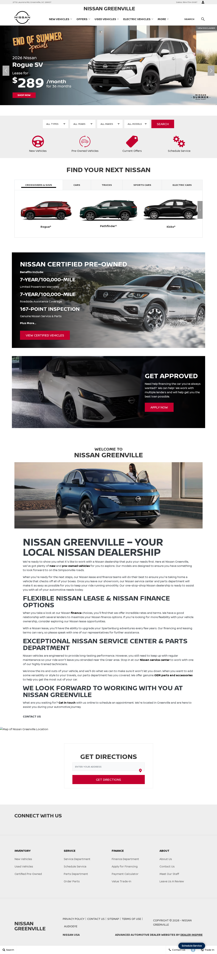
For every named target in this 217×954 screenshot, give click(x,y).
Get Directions (108, 780)
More (161, 19)
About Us (166, 859)
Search (163, 124)
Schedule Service (75, 866)
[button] (96, 110)
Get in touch (67, 702)
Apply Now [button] (159, 407)
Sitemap (113, 919)
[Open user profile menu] (203, 2)
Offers (81, 19)
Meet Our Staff (169, 874)
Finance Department (125, 859)
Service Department (77, 859)
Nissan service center (155, 660)
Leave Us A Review (172, 881)
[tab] (39, 185)
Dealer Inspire (191, 935)
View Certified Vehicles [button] (45, 335)
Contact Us (167, 866)
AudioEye (70, 926)
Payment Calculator (125, 874)
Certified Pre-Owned (28, 874)
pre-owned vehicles (76, 566)
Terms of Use (131, 919)
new (52, 566)
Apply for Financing (125, 866)
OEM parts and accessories (173, 675)
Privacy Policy (73, 919)
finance (76, 613)
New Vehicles (59, 19)
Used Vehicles (105, 19)
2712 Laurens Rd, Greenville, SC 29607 (32, 2)
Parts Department (76, 874)
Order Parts (72, 881)
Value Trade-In (121, 881)
